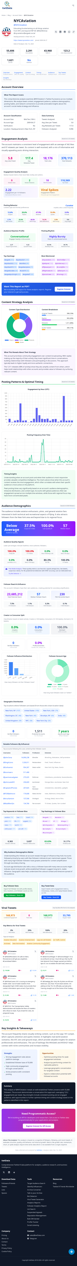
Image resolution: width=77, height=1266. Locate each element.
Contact (5, 1242)
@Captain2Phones (10, 788)
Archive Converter (34, 1190)
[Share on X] (56, 32)
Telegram (33, 1238)
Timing (38, 72)
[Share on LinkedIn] (60, 32)
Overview (6, 72)
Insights (6, 78)
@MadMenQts (8, 803)
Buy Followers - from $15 (14, 895)
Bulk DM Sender (33, 1219)
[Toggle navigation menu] (73, 5)
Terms (4, 1245)
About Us (5, 1238)
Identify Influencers (34, 1186)
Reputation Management (36, 1215)
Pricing (4, 1235)
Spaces (4, 1193)
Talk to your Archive (34, 1193)
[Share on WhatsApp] (69, 32)
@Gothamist (8, 767)
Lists (3, 1190)
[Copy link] (73, 32)
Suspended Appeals (34, 1212)
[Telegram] (72, 1252)
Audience (51, 72)
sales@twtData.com (37, 1235)
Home (4, 15)
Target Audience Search (36, 1183)
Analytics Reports (33, 1203)
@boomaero (8, 772)
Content (28, 72)
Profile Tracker (32, 1222)
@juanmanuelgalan (10, 777)
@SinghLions (8, 762)
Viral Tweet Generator (35, 1199)
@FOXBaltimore (9, 794)
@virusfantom (8, 798)
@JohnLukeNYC (9, 782)
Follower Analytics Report (37, 1206)
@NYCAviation (20, 25)
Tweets (4, 1186)
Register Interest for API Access (38, 1126)
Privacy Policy (7, 1248)
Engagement (18, 72)
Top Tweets (62, 72)
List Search (31, 1209)
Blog (9, 15)
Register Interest (64, 289)
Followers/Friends (8, 1183)
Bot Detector (32, 1196)
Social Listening (33, 1225)
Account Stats (17, 15)
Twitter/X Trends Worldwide (63, 1186)
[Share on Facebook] (65, 32)
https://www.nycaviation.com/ (23, 40)
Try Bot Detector (14, 573)
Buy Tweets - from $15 (51, 897)
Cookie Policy (7, 1251)
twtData (39, 1150)
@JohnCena (7, 757)
